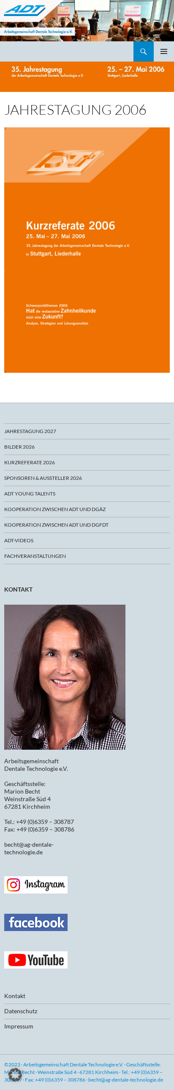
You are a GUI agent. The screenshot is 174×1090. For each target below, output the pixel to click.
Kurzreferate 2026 (29, 462)
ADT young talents (29, 493)
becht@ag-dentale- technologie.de (29, 848)
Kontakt (14, 995)
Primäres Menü (164, 51)
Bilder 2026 (19, 447)
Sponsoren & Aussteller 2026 (43, 478)
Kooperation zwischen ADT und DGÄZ (55, 509)
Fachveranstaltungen (35, 556)
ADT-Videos (18, 540)
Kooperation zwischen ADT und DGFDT (56, 525)
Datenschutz (20, 1011)
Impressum (18, 1026)
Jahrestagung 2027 (30, 431)
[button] (15, 1075)
